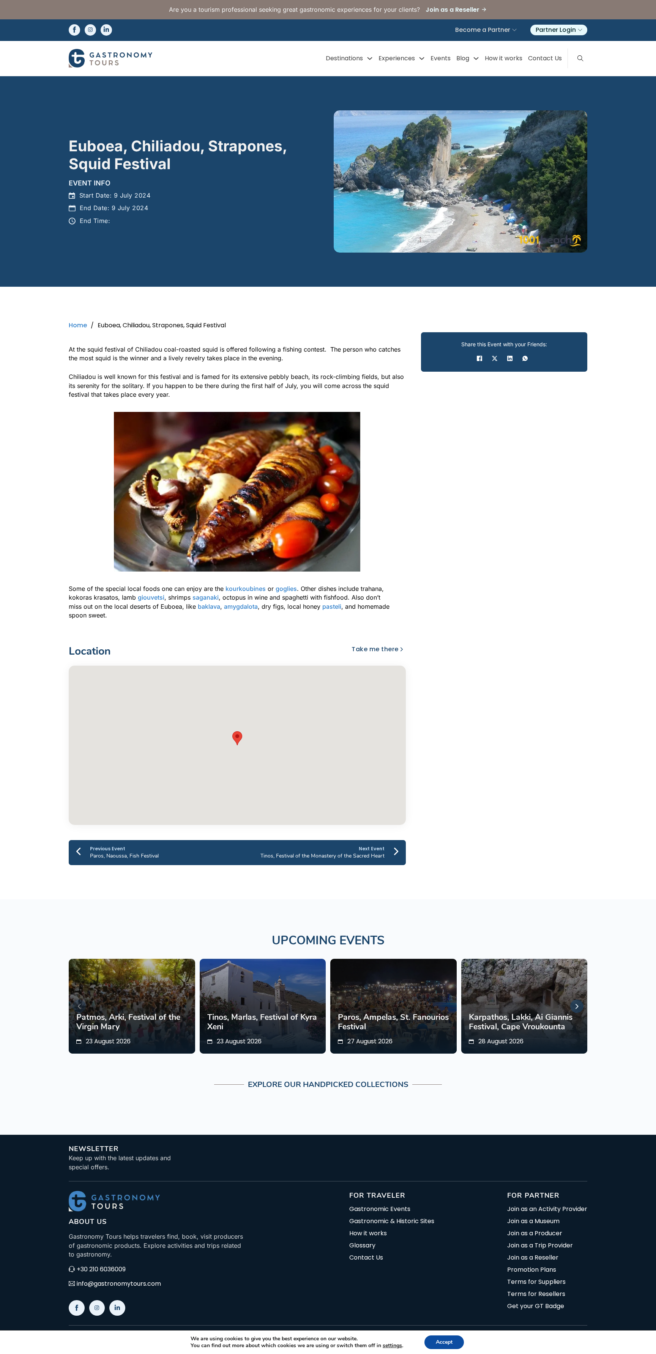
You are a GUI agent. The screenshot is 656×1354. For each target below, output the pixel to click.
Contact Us (545, 58)
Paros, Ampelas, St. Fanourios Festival (393, 1022)
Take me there (375, 649)
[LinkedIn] (510, 358)
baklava (209, 606)
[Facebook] (479, 358)
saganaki (205, 597)
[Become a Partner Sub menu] (514, 30)
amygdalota (241, 606)
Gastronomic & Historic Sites (391, 1221)
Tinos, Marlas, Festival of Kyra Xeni (262, 1022)
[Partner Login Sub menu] (580, 30)
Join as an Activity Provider (547, 1209)
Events (440, 58)
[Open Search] (580, 58)
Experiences (396, 58)
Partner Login (556, 29)
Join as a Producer (534, 1233)
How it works (503, 58)
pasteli (331, 606)
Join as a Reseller (532, 1258)
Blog (462, 58)
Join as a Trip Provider (540, 1245)
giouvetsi (151, 597)
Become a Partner (482, 29)
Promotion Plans (531, 1270)
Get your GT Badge (535, 1306)
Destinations (344, 58)
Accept (444, 1342)
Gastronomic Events (379, 1209)
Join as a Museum (533, 1221)
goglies (286, 588)
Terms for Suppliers (536, 1282)
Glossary (362, 1245)
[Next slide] (576, 1006)
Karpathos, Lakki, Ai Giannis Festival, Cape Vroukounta (520, 1022)
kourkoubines (246, 588)
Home (78, 325)
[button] (237, 738)
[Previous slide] (79, 1006)
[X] (494, 358)
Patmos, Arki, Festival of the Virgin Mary (128, 1022)
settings (392, 1345)
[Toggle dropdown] (370, 58)
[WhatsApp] (525, 358)
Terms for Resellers (536, 1294)
